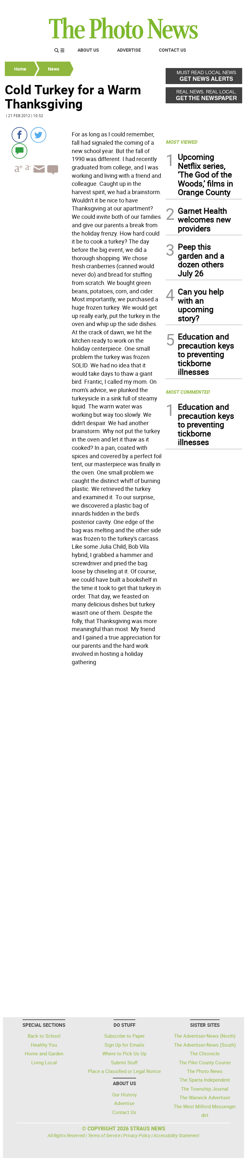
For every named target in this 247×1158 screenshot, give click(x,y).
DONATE (226, 7)
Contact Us (172, 50)
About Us (88, 50)
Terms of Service (104, 1135)
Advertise (129, 50)
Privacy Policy (137, 1135)
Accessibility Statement (176, 1135)
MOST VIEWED (181, 142)
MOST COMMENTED (188, 392)
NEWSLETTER (190, 7)
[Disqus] (83, 756)
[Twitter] (38, 135)
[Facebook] (19, 135)
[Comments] (19, 151)
